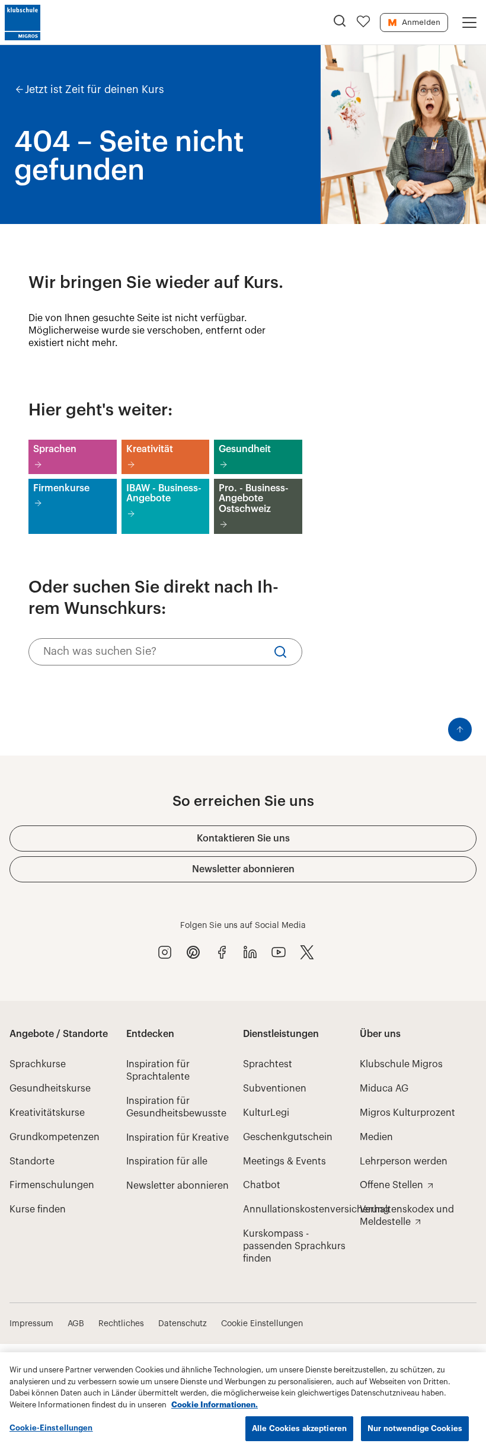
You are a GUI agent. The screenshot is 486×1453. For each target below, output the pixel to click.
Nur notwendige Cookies (414, 1428)
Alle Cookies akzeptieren (299, 1428)
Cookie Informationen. (214, 1405)
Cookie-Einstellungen (51, 1428)
